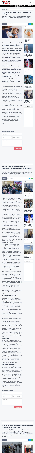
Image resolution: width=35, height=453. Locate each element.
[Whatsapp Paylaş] (32, 24)
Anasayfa (3, 9)
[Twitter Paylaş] (30, 24)
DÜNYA (7, 164)
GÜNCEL (7, 423)
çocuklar (18, 97)
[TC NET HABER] (6, 2)
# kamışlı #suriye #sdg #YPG (7, 390)
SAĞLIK (7, 9)
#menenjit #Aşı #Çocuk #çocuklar (8, 131)
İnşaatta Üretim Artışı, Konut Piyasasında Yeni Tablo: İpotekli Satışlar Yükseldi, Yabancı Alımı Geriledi (20, 6)
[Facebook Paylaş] (28, 24)
